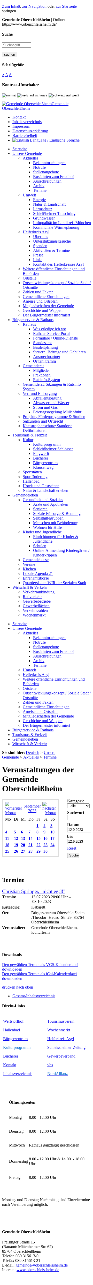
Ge (49, 1056)
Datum (73, 824)
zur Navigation (34, 6)
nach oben (24, 987)
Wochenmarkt (58, 1030)
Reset (71, 848)
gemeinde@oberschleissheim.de (42, 1265)
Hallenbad (11, 1030)
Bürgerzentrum (15, 1039)
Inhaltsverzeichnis (17, 1073)
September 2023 (32, 808)
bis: (70, 836)
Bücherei (10, 1056)
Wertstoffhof (13, 1021)
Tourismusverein (60, 1021)
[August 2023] (13, 813)
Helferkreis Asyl (60, 1039)
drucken (8, 987)
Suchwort (75, 812)
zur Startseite (66, 6)
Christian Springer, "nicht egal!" (33, 891)
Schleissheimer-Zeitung (67, 1047)
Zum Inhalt (11, 6)
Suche (7, 34)
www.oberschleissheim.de (38, 1270)
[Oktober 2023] (49, 813)
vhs (50, 1065)
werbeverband (63, 1056)
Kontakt (9, 1065)
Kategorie (75, 801)
